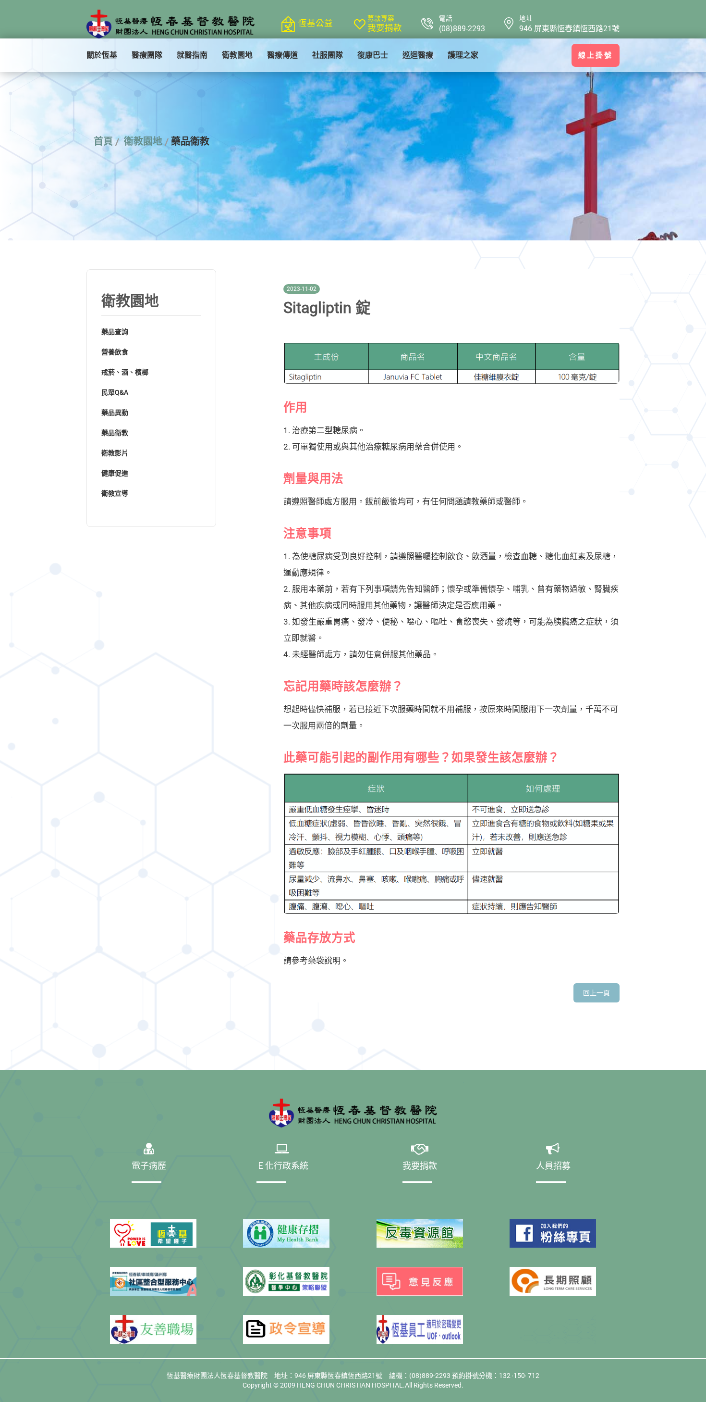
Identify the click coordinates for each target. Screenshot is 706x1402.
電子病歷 (149, 1167)
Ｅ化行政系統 (282, 1167)
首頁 (103, 141)
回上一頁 (596, 993)
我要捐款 (384, 28)
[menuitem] (101, 55)
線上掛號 (595, 55)
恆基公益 (315, 23)
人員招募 (553, 1167)
